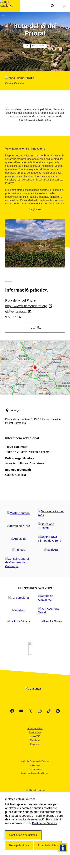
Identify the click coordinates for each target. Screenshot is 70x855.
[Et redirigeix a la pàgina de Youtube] (21, 711)
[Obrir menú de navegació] (64, 6)
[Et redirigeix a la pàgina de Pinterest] (58, 711)
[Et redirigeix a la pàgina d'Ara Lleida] (18, 539)
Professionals (35, 769)
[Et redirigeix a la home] (10, 6)
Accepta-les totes (48, 845)
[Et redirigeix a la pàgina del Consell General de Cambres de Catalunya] (18, 562)
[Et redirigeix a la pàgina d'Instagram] (40, 711)
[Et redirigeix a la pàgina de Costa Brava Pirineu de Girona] (51, 539)
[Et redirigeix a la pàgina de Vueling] (18, 610)
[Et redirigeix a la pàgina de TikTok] (49, 711)
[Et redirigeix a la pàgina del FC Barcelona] (18, 598)
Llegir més (35, 209)
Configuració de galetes (23, 835)
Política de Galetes (44, 823)
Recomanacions (35, 728)
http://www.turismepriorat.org (26, 306)
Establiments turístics (35, 790)
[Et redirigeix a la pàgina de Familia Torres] (51, 621)
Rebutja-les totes (19, 845)
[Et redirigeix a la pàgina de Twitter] (30, 711)
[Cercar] (52, 6)
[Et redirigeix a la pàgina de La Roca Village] (18, 621)
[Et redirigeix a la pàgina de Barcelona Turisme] (51, 526)
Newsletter (35, 740)
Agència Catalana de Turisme (35, 761)
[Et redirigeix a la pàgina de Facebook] (12, 711)
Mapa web (35, 744)
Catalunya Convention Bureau (35, 773)
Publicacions (35, 732)
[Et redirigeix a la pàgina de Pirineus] (18, 550)
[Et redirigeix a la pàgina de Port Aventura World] (51, 610)
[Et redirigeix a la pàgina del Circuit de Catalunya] (51, 598)
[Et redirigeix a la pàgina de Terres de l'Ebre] (18, 526)
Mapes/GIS (35, 736)
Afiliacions (35, 765)
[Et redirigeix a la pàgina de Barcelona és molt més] (51, 513)
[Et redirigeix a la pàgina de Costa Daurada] (18, 513)
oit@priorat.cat (16, 311)
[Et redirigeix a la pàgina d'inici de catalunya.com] (35, 693)
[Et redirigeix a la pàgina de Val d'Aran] (51, 550)
